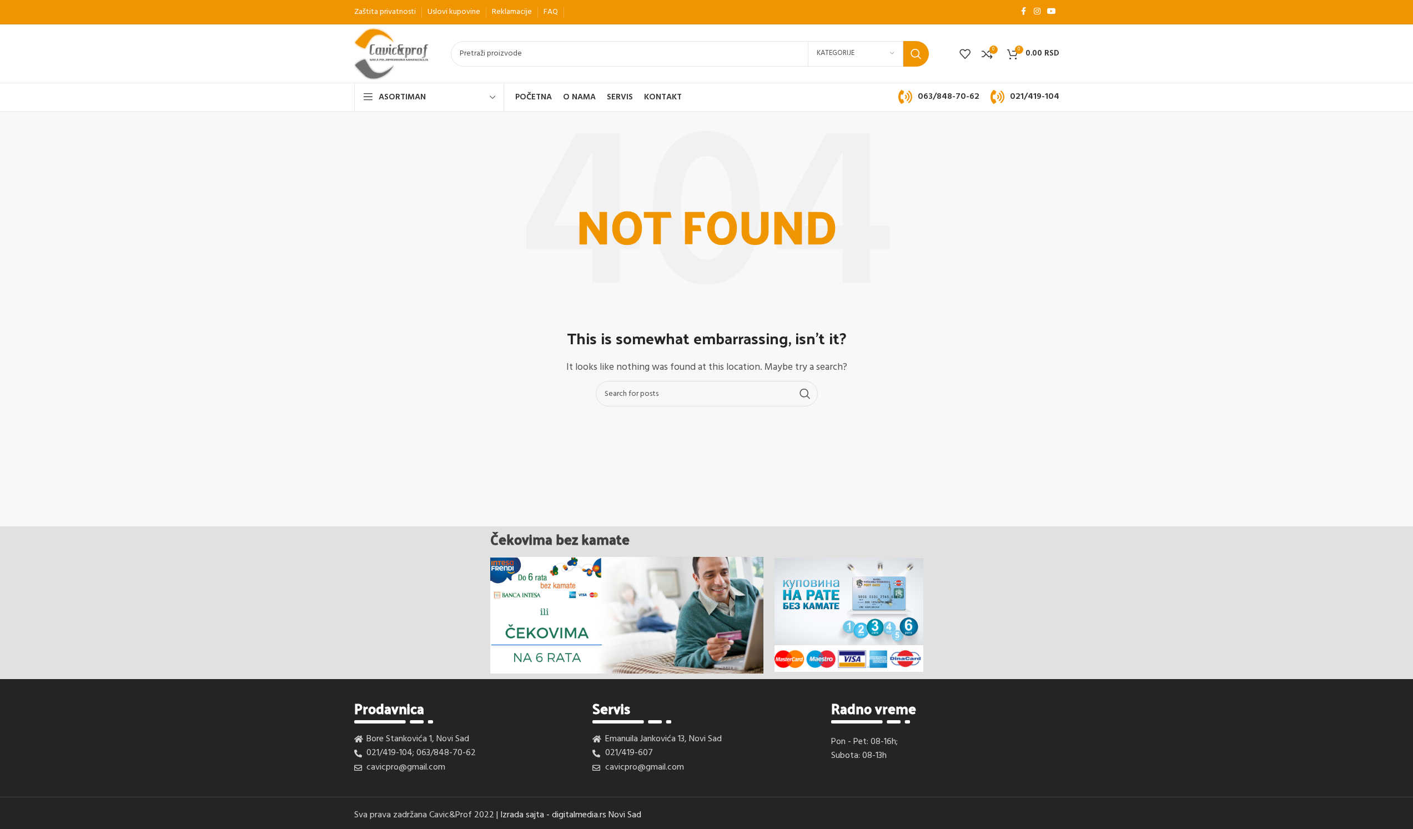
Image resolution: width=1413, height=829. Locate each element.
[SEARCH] (916, 54)
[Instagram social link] (1037, 12)
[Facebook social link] (1023, 12)
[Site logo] (391, 54)
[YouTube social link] (1051, 12)
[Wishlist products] (965, 54)
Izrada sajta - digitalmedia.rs (553, 815)
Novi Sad (625, 815)
